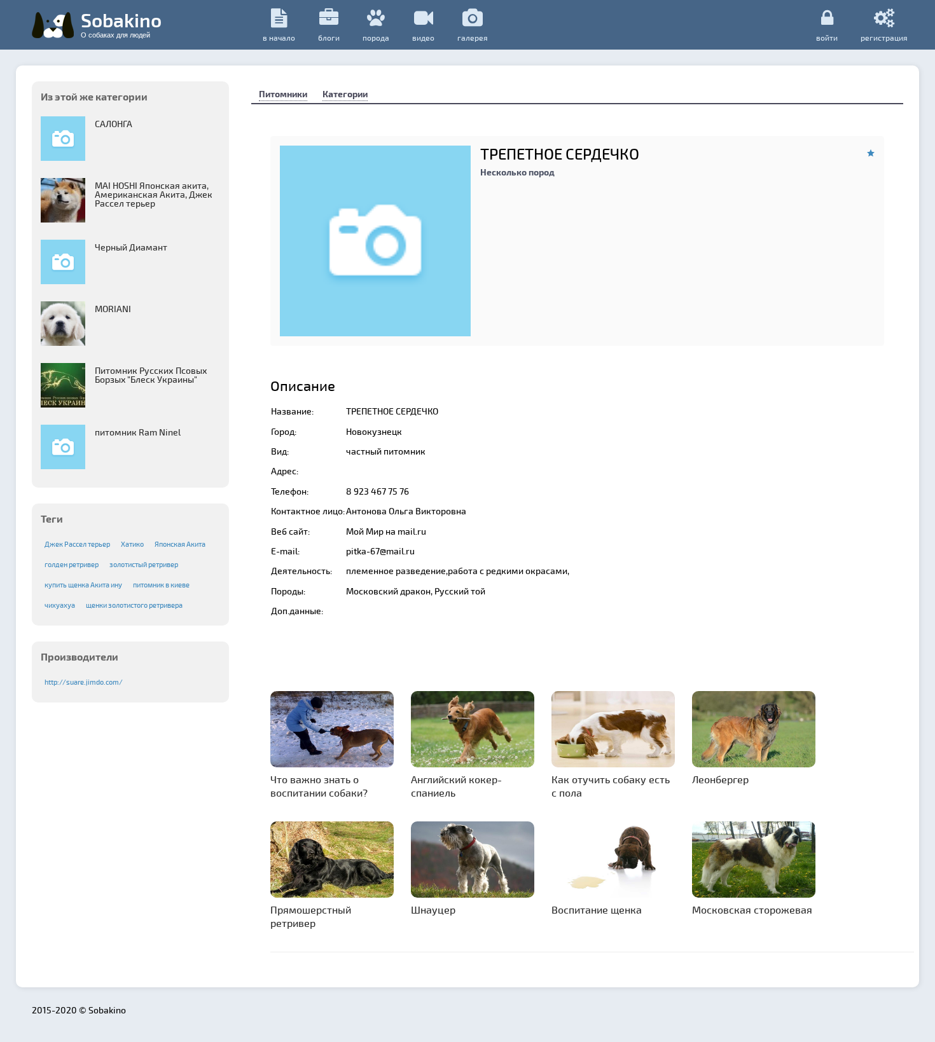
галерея (472, 37)
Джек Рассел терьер (77, 544)
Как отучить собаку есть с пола (610, 786)
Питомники (283, 93)
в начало (279, 37)
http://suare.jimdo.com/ (84, 682)
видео (423, 37)
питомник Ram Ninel (138, 432)
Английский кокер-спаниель (456, 786)
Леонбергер (720, 779)
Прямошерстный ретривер (310, 916)
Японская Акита (180, 544)
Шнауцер (433, 909)
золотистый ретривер (143, 564)
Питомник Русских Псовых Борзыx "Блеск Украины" (151, 375)
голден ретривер (72, 564)
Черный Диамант (131, 247)
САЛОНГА (113, 123)
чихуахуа (60, 605)
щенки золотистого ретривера (134, 605)
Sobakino (121, 23)
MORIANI (113, 308)
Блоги (329, 37)
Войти (827, 37)
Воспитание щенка (596, 909)
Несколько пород (517, 172)
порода (376, 37)
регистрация (884, 37)
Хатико (132, 544)
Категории (345, 93)
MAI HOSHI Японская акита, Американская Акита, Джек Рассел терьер (153, 194)
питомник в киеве (161, 584)
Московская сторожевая (752, 909)
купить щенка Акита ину (83, 584)
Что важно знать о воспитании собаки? (319, 786)
